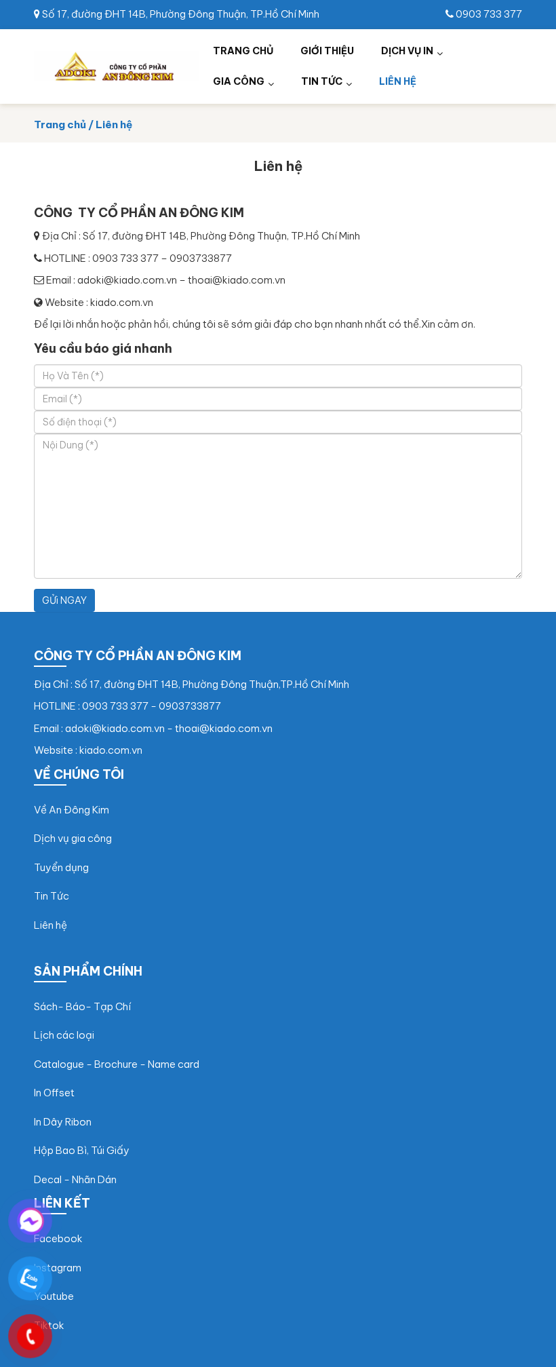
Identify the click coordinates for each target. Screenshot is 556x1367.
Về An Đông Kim (71, 809)
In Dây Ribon (63, 1121)
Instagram (57, 1267)
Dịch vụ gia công (73, 838)
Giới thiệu (327, 51)
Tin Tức (51, 895)
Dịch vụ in (407, 51)
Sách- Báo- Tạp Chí (82, 1006)
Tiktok (49, 1325)
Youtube (54, 1296)
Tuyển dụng (61, 867)
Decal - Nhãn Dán (75, 1179)
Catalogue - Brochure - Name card (116, 1064)
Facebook (58, 1238)
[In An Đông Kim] (116, 64)
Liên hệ (397, 81)
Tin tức (321, 81)
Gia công (238, 81)
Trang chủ (243, 51)
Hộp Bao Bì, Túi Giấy (82, 1150)
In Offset (54, 1092)
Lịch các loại (64, 1034)
